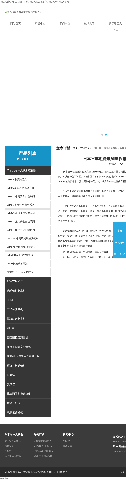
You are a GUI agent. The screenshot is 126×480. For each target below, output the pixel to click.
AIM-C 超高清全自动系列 (21, 196)
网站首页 (15, 23)
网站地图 (4, 478)
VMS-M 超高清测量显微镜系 (22, 238)
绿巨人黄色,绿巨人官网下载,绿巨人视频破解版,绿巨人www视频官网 (34, 1)
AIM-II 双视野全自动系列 (21, 230)
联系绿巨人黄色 (13, 455)
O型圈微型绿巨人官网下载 (44, 441)
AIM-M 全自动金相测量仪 (21, 246)
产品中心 (40, 23)
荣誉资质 (9, 445)
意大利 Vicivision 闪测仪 (20, 272)
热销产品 (39, 434)
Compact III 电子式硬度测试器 (44, 445)
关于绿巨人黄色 (14, 434)
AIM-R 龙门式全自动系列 (21, 221)
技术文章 (89, 23)
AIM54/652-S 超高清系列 (20, 188)
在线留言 (9, 450)
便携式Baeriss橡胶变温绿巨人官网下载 (44, 450)
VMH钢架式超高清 (17, 263)
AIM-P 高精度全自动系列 (20, 204)
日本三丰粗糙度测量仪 (74, 171)
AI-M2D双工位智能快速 (20, 255)
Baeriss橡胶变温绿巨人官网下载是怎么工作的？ (91, 257)
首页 (75, 148)
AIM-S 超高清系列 (17, 179)
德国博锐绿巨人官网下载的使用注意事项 (87, 252)
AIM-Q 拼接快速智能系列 (21, 213)
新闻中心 (65, 23)
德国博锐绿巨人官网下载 (44, 455)
